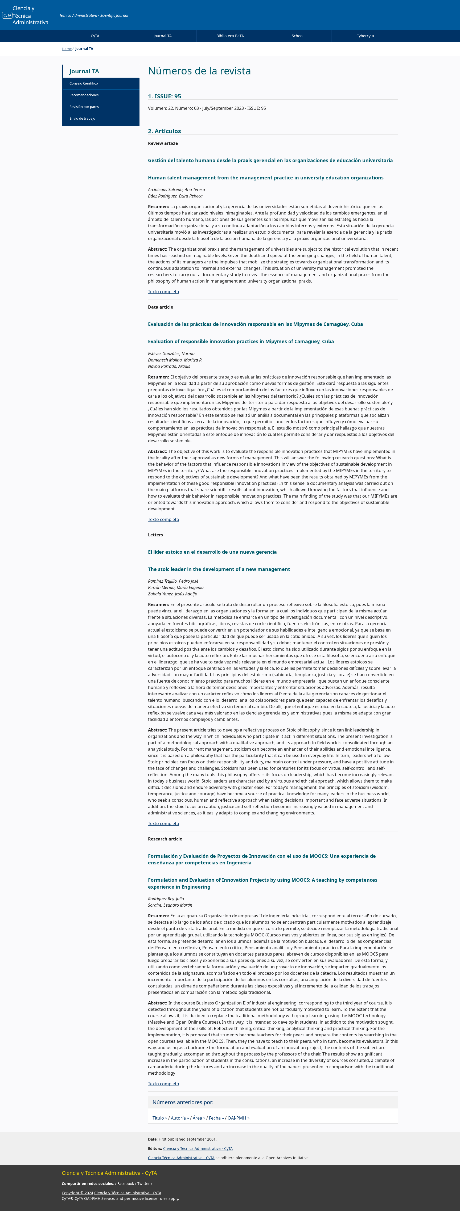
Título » (160, 1118)
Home (67, 48)
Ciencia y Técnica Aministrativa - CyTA (127, 1192)
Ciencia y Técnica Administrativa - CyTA (198, 1148)
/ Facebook (125, 1183)
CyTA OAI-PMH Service (94, 1198)
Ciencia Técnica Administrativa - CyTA (181, 1157)
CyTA (7, 15)
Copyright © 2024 (77, 1192)
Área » (199, 1118)
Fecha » (216, 1118)
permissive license (140, 1198)
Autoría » (180, 1118)
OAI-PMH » (238, 1118)
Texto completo (163, 292)
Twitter (144, 1183)
